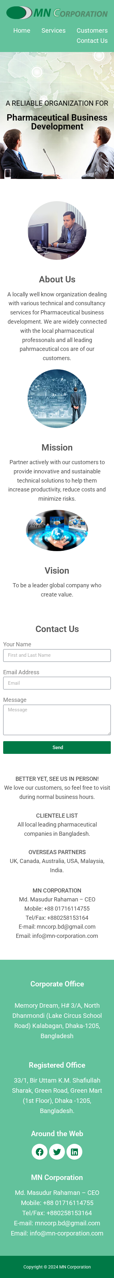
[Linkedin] (74, 1152)
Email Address (21, 672)
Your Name (17, 644)
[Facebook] (40, 1152)
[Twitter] (57, 1152)
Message (15, 699)
